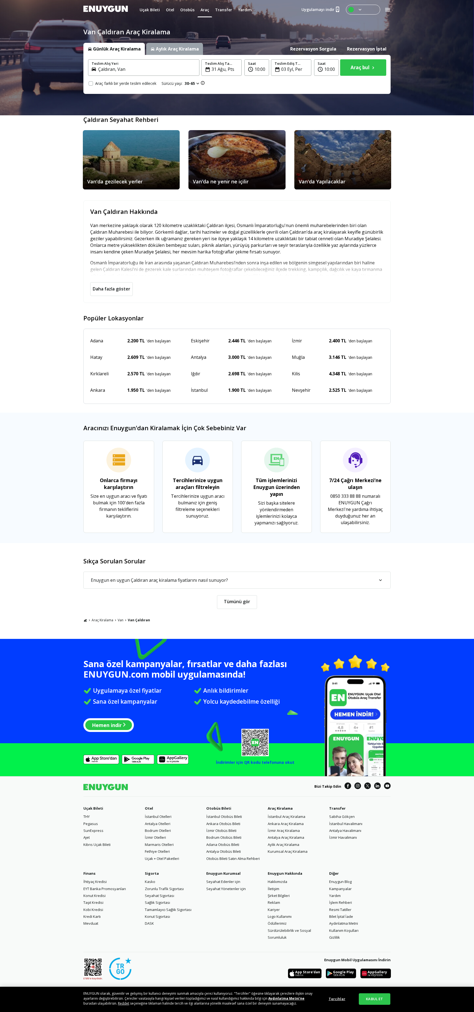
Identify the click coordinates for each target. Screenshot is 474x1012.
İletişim (273, 888)
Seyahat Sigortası (159, 895)
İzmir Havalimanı (343, 837)
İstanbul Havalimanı (345, 823)
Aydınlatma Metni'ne (286, 998)
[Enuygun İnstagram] (357, 786)
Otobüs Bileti (218, 808)
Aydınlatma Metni (343, 923)
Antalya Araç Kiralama (286, 837)
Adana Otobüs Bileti (222, 844)
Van (120, 620)
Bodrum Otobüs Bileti (223, 837)
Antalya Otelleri (157, 823)
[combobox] (147, 69)
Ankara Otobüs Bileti (223, 823)
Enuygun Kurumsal (223, 873)
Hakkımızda (277, 881)
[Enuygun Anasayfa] (105, 9)
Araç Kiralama (102, 620)
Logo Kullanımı (280, 916)
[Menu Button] (363, 10)
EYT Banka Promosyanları (104, 888)
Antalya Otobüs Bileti (223, 851)
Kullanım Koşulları (344, 930)
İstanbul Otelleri (158, 816)
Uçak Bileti (93, 808)
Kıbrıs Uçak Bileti (97, 844)
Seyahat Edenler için (223, 881)
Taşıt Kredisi (93, 902)
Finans (89, 873)
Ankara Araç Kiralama (286, 823)
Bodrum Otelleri (158, 830)
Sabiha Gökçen (342, 816)
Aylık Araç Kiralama (283, 844)
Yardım (335, 895)
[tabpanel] (237, 74)
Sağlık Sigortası (157, 902)
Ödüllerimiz (277, 923)
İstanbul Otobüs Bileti (224, 816)
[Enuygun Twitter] (367, 786)
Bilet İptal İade (341, 916)
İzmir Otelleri (155, 837)
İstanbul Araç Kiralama (286, 816)
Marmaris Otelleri (159, 844)
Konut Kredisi (94, 895)
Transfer (337, 808)
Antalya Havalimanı (345, 830)
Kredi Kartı (92, 916)
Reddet (123, 1003)
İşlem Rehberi (340, 902)
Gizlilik (334, 937)
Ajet (86, 837)
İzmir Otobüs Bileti (221, 830)
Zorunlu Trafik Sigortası (164, 888)
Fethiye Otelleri (157, 851)
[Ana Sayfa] (85, 620)
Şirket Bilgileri (279, 895)
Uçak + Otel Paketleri (162, 858)
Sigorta (152, 873)
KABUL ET (374, 998)
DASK (149, 923)
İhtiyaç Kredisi (95, 881)
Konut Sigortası (157, 916)
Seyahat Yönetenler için (226, 888)
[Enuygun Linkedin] (377, 786)
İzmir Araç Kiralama (284, 830)
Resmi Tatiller (340, 909)
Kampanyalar (340, 888)
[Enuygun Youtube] (387, 786)
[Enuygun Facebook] (348, 786)
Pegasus (90, 823)
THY (86, 816)
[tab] (114, 49)
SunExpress (93, 830)
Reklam (274, 902)
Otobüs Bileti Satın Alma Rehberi (233, 858)
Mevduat (90, 923)
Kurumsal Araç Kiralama (287, 851)
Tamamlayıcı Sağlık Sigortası (168, 909)
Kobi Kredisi (93, 909)
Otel (149, 808)
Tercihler (337, 998)
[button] (256, 67)
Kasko (150, 881)
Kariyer (274, 909)
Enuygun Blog (340, 881)
